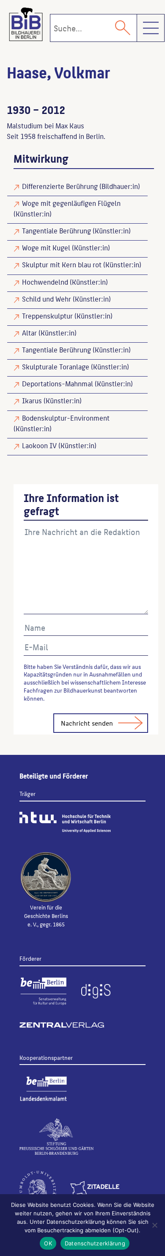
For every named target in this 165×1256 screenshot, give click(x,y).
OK (48, 1243)
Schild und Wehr (46, 298)
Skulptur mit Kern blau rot (62, 264)
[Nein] (154, 1225)
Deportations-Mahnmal (57, 383)
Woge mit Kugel (46, 247)
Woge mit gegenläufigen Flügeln (71, 202)
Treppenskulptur (47, 315)
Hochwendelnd (45, 281)
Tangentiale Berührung (56, 230)
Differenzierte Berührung (60, 185)
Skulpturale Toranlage (55, 366)
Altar (29, 332)
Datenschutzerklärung (95, 1243)
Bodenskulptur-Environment (66, 417)
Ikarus (32, 400)
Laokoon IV (39, 445)
